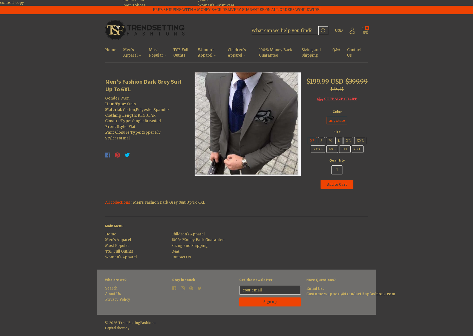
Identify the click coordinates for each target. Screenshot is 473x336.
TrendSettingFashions (136, 323)
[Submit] (323, 30)
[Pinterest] (117, 155)
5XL (345, 149)
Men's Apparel (131, 53)
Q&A (336, 50)
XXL (360, 141)
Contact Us (354, 53)
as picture (337, 120)
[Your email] (270, 290)
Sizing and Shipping (311, 53)
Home (110, 50)
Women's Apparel (206, 53)
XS (312, 141)
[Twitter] (127, 155)
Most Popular (156, 53)
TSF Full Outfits (180, 53)
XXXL (318, 149)
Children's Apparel (237, 53)
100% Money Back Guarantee (275, 53)
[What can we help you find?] (290, 30)
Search (111, 288)
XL (348, 141)
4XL (332, 149)
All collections (117, 202)
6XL (357, 149)
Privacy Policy (117, 299)
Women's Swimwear (216, 5)
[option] (248, 124)
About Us (113, 293)
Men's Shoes (134, 5)
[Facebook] (108, 155)
